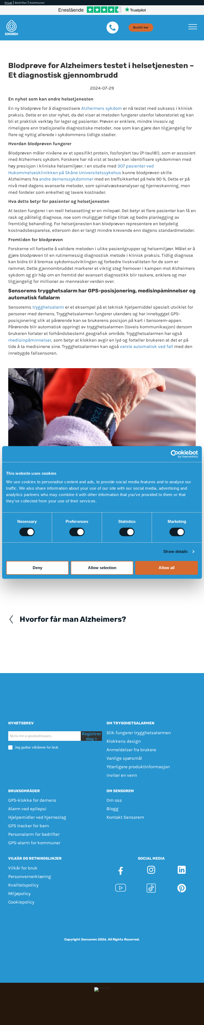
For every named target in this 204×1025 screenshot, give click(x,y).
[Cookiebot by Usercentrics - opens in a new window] (174, 454)
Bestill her (141, 27)
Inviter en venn (122, 775)
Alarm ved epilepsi (27, 808)
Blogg (112, 808)
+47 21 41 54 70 (175, 918)
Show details (175, 551)
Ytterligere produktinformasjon (138, 766)
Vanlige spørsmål (124, 758)
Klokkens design (124, 741)
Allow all (167, 567)
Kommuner (37, 3)
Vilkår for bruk (22, 868)
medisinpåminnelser (29, 340)
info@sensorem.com (102, 924)
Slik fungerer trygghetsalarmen (139, 732)
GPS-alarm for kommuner (34, 842)
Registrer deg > (91, 736)
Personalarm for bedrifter (34, 834)
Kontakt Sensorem (125, 817)
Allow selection (102, 567)
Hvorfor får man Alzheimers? (73, 619)
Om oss (114, 800)
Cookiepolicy (21, 902)
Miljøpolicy (19, 893)
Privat (8, 3)
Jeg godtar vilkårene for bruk (36, 747)
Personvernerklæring (29, 876)
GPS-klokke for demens (32, 800)
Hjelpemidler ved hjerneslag (37, 817)
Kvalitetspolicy (23, 885)
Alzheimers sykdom (101, 108)
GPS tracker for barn (28, 825)
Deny (37, 567)
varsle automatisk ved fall (146, 346)
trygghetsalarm (48, 307)
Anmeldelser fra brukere (131, 749)
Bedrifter (21, 3)
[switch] (76, 532)
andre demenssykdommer (66, 179)
